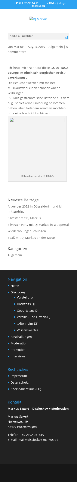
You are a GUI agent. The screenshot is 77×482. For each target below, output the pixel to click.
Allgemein (56, 47)
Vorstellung (25, 297)
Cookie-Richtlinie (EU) (26, 389)
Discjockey (18, 292)
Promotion (18, 350)
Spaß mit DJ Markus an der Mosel (32, 238)
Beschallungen (21, 337)
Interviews (18, 356)
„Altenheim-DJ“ (27, 323)
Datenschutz (20, 382)
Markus (19, 47)
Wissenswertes (27, 330)
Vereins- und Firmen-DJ (33, 317)
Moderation (19, 343)
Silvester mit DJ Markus (24, 218)
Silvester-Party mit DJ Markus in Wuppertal (38, 225)
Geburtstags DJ (27, 311)
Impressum (19, 376)
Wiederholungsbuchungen (27, 231)
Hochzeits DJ (26, 304)
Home (15, 286)
